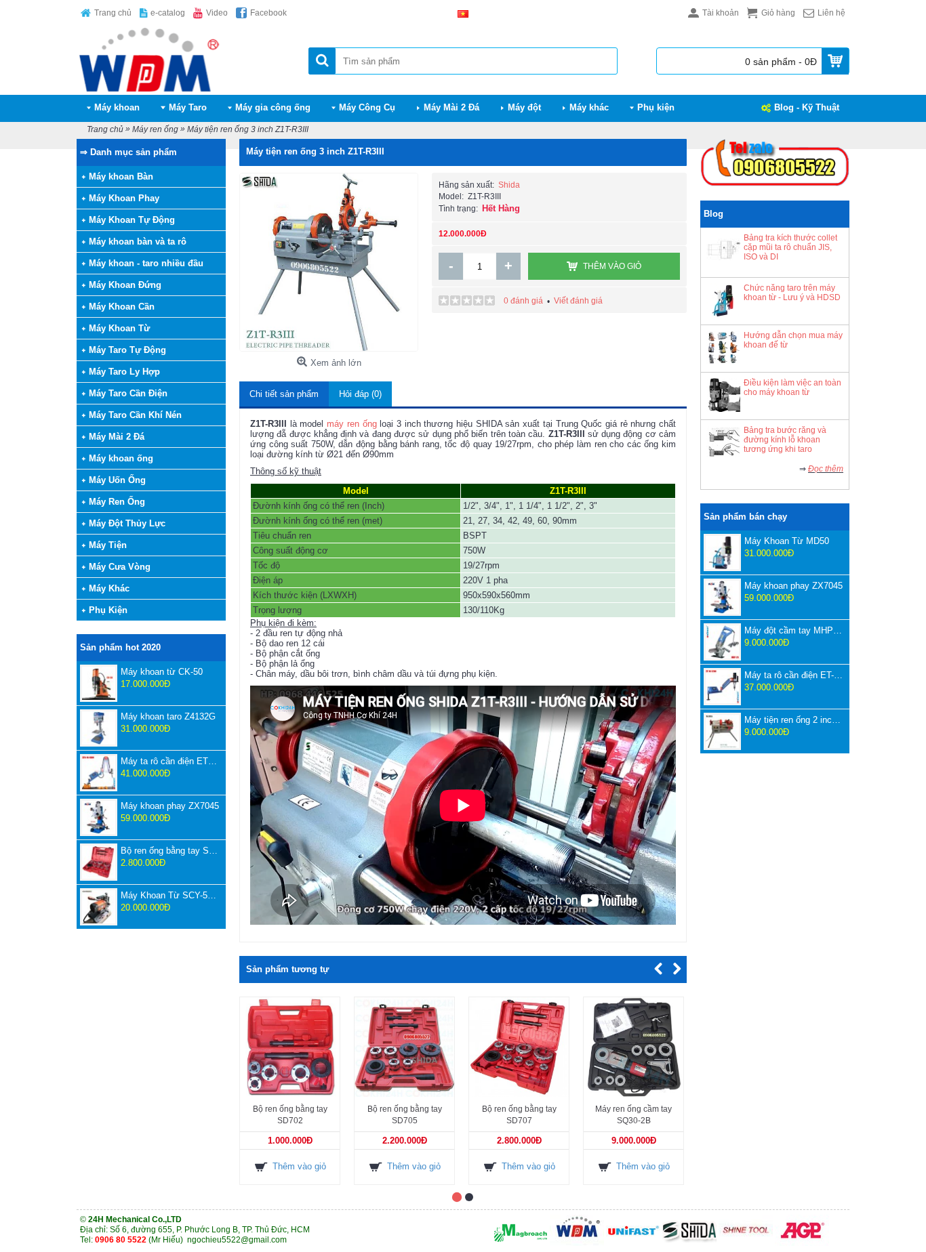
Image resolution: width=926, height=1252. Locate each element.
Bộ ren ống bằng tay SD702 (290, 1114)
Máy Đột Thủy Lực (127, 523)
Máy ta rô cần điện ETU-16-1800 (170, 761)
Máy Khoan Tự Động (132, 220)
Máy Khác (109, 588)
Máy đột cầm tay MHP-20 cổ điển (793, 630)
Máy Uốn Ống (117, 480)
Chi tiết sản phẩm (284, 394)
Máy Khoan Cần (122, 306)
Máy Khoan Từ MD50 (786, 541)
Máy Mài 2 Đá (116, 437)
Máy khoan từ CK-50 (162, 672)
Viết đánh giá (578, 301)
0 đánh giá (523, 301)
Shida (509, 185)
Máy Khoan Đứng (125, 285)
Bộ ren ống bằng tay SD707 (170, 851)
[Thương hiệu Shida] (689, 1243)
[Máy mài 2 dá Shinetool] (746, 1243)
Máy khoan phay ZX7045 (170, 806)
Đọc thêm (825, 469)
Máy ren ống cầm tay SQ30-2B (633, 1114)
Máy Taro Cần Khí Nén (135, 415)
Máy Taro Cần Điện (128, 393)
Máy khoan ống (121, 458)
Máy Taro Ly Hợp (124, 372)
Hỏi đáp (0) (360, 394)
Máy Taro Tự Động (127, 350)
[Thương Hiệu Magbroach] (521, 1243)
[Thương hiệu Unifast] (633, 1243)
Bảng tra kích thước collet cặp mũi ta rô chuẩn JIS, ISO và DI (790, 247)
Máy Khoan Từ (119, 328)
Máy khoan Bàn (121, 176)
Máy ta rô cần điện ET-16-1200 (793, 675)
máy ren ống (351, 424)
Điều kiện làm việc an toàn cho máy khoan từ (792, 387)
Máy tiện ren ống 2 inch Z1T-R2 (793, 720)
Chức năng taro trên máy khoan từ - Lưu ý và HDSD (792, 292)
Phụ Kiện (108, 610)
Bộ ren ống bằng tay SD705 (404, 1114)
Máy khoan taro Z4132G (168, 716)
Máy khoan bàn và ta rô (137, 241)
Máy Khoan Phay (124, 198)
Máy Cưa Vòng (119, 567)
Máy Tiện (108, 545)
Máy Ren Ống (117, 502)
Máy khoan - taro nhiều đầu (146, 263)
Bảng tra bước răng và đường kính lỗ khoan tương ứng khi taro (785, 439)
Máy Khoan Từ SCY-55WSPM (170, 895)
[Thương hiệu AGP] (802, 1243)
